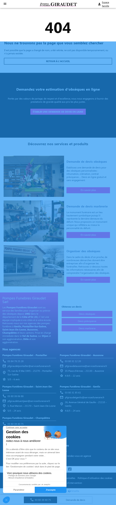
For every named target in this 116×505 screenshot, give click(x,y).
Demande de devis (75, 499)
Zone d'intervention (71, 482)
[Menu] (5, 4)
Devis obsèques (87, 313)
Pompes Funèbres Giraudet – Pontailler (24, 355)
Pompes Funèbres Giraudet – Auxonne (81, 355)
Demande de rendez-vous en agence (72, 455)
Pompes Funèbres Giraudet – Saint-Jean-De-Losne (27, 388)
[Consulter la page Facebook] (70, 469)
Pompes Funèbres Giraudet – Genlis (80, 386)
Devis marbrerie (87, 328)
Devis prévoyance (87, 321)
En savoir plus (88, 190)
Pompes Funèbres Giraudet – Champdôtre (26, 417)
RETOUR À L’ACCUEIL (58, 61)
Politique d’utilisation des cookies (95, 478)
